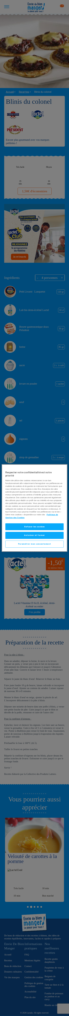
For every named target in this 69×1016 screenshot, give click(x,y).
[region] (34, 508)
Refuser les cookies (34, 526)
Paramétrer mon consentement (34, 544)
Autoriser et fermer (34, 535)
